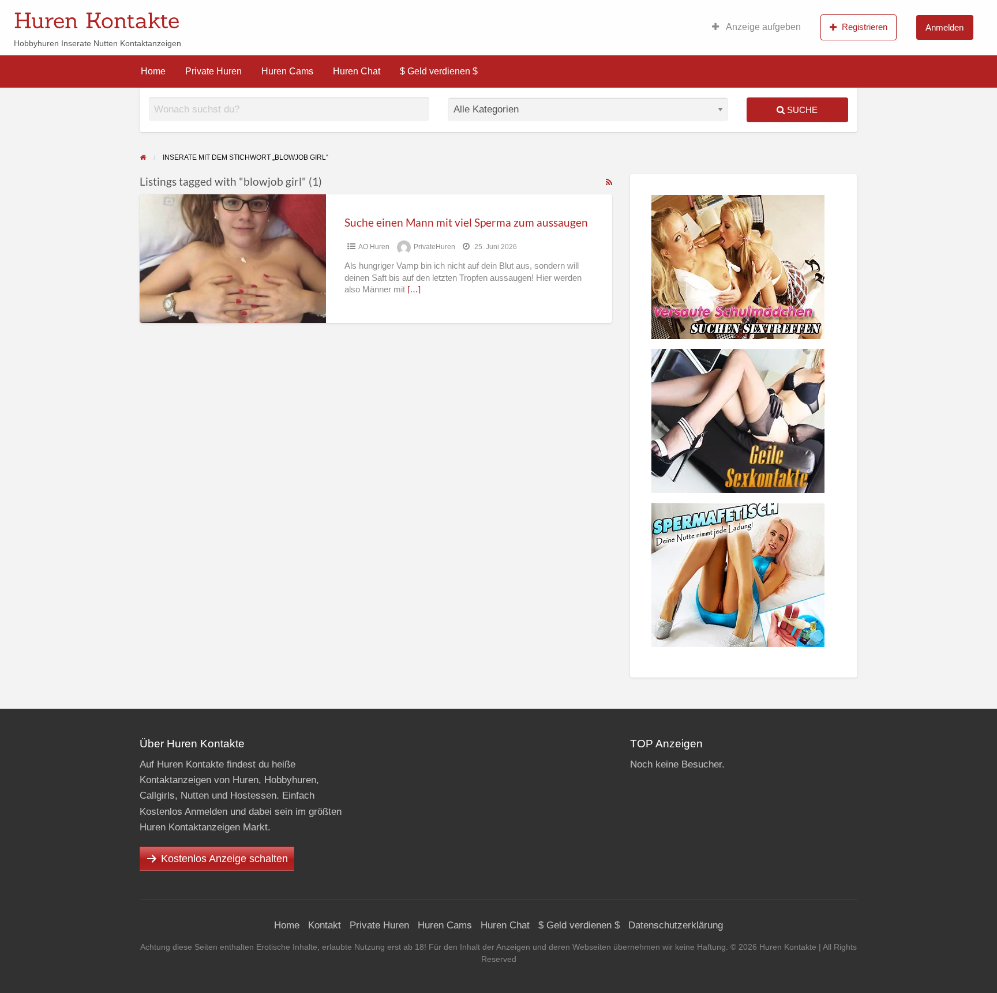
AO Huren (373, 247)
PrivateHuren (434, 247)
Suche (801, 110)
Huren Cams (287, 71)
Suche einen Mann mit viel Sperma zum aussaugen (466, 222)
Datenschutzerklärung (675, 925)
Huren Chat (356, 71)
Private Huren (213, 71)
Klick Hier (581, 16)
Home (153, 71)
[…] (414, 289)
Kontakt (324, 925)
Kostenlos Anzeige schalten (224, 858)
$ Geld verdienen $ (439, 71)
